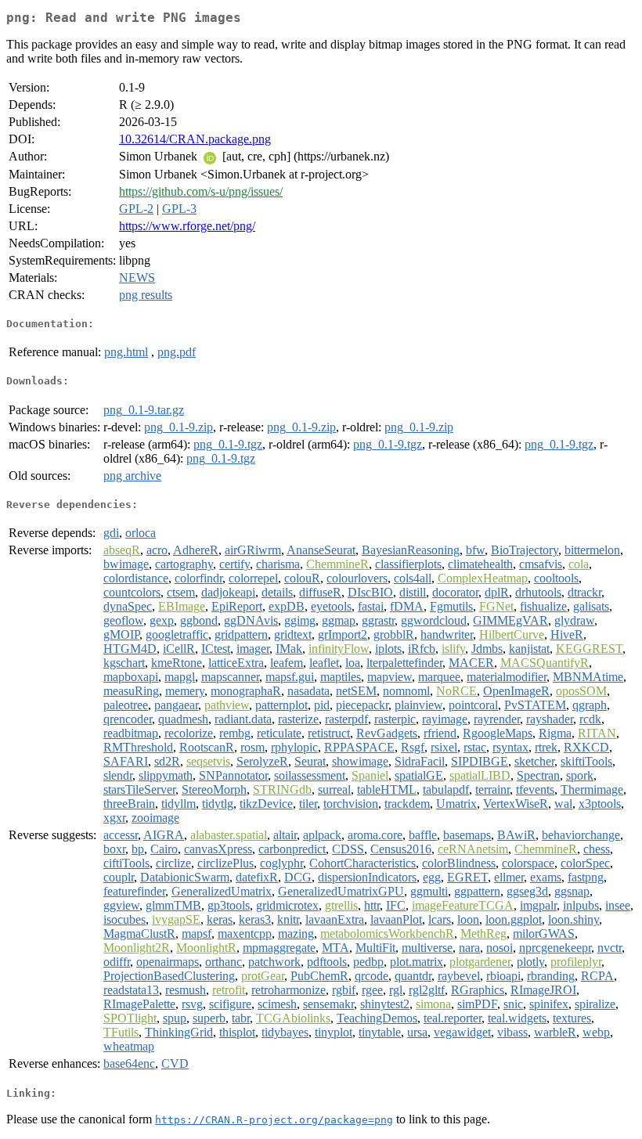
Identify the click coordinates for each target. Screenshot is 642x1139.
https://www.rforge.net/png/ (187, 225)
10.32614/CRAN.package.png (195, 139)
